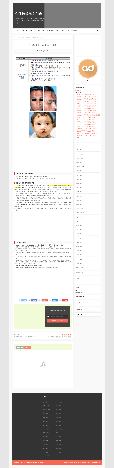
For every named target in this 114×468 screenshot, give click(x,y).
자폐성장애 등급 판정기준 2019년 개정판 (86, 123)
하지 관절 (79, 255)
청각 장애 (79, 242)
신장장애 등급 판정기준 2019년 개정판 (86, 124)
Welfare (88, 81)
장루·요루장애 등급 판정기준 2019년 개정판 (59, 337)
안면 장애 (79, 196)
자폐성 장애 (80, 208)
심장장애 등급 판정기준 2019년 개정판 (86, 126)
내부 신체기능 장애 (39, 30)
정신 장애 (79, 225)
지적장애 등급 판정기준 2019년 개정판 (86, 119)
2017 (77, 139)
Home (17, 30)
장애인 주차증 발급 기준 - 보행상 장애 (85, 94)
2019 (77, 91)
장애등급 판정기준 (28, 13)
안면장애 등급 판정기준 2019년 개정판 (86, 131)
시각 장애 (79, 183)
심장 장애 (79, 192)
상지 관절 (79, 171)
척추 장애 (79, 238)
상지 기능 (79, 175)
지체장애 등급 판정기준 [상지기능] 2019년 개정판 (88, 103)
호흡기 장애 (80, 267)
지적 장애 (79, 229)
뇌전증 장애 (80, 158)
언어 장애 (79, 200)
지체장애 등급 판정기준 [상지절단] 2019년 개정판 (88, 96)
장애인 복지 (74, 30)
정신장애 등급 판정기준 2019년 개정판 (86, 121)
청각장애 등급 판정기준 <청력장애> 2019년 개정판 (88, 114)
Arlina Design (85, 462)
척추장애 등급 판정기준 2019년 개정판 (86, 108)
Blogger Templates (69, 462)
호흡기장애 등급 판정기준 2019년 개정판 (86, 128)
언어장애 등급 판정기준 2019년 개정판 (86, 117)
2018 (77, 137)
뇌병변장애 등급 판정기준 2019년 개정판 (86, 110)
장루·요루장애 (80, 213)
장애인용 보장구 (59, 30)
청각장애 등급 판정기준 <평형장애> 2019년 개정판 (88, 115)
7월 (79, 92)
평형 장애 (79, 250)
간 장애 (79, 150)
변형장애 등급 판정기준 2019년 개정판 (86, 107)
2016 (77, 141)
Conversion (20, 347)
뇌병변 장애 (80, 154)
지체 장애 (79, 234)
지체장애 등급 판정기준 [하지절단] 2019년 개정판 (88, 98)
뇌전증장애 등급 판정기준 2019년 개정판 (86, 135)
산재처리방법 (80, 166)
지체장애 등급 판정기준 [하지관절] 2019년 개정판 (88, 101)
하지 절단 (79, 263)
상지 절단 (79, 179)
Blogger (98, 462)
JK (76, 290)
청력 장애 (79, 246)
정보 (78, 221)
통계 (67, 30)
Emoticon (27, 347)
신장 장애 (79, 187)
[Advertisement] (43, 156)
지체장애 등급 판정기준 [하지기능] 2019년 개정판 (88, 105)
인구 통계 (79, 204)
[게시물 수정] (43, 52)
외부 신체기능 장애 (27, 30)
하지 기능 (79, 259)
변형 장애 (79, 162)
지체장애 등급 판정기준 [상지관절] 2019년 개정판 (88, 99)
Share (34, 300)
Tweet (24, 300)
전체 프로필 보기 (79, 293)
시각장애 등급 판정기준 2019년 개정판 (86, 112)
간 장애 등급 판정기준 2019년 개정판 (24, 336)
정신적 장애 (50, 30)
